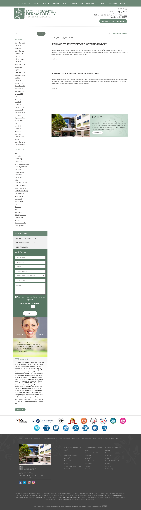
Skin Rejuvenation (20, 215)
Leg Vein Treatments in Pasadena (94, 447)
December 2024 (20, 51)
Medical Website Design (93, 506)
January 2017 (19, 110)
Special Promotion (20, 223)
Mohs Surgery (19, 196)
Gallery (65, 3)
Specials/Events (76, 3)
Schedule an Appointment (113, 21)
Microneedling (19, 193)
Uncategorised (19, 225)
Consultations (112, 3)
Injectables (18, 177)
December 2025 (20, 43)
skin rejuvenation (93, 497)
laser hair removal (82, 497)
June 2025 (18, 46)
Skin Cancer (18, 212)
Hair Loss (18, 169)
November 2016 (20, 112)
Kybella (17, 180)
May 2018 (18, 80)
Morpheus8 (18, 199)
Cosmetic (36, 3)
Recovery (18, 207)
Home (17, 3)
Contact (123, 3)
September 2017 (20, 91)
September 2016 (20, 118)
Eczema (66, 453)
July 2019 (17, 70)
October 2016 (19, 115)
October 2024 (19, 54)
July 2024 (17, 56)
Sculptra (107, 458)
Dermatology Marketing (78, 506)
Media (112, 438)
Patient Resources (103, 438)
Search (41, 34)
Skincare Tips (19, 217)
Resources (90, 3)
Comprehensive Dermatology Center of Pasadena (41, 13)
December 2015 (20, 142)
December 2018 (20, 72)
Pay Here (100, 3)
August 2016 (19, 121)
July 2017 (17, 96)
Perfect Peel (88, 455)
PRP (16, 204)
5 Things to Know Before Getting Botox (79, 44)
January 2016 (19, 139)
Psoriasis (87, 466)
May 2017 (18, 99)
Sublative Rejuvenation (111, 469)
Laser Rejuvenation (21, 185)
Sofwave (17, 220)
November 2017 (20, 88)
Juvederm (69, 497)
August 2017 (19, 94)
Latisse (87, 450)
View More (97, 132)
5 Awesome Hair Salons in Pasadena (76, 73)
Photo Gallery (36, 438)
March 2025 (18, 48)
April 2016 (18, 131)
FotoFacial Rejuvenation (70, 455)
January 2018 (19, 83)
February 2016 (19, 137)
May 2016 (18, 129)
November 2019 (20, 64)
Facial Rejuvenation (21, 167)
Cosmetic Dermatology (22, 164)
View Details (23, 351)
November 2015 (20, 145)
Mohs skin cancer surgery (35, 497)
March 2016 (18, 134)
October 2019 (19, 67)
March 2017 (18, 104)
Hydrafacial (18, 175)
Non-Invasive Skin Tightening (93, 453)
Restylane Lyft (89, 458)
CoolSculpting (19, 161)
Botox (66, 450)
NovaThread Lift (20, 201)
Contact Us (119, 438)
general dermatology (105, 495)
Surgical (55, 3)
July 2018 (17, 78)
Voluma (75, 497)
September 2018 (20, 75)
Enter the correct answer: (30, 303)
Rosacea (17, 209)
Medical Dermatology (21, 191)
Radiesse (87, 469)
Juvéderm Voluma (69, 461)
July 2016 (17, 123)
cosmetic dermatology (118, 495)
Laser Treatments (20, 188)
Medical (46, 3)
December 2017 (20, 86)
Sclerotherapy (109, 455)
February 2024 (19, 59)
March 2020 (18, 62)
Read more (55, 59)
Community (18, 159)
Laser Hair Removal (21, 183)
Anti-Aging (18, 156)
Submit (30, 313)
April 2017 (18, 102)
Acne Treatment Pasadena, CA (72, 447)
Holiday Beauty (19, 172)
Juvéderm (67, 458)
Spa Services (108, 466)
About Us (26, 3)
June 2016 (18, 126)
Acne (16, 153)
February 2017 (19, 107)
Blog (94, 438)
